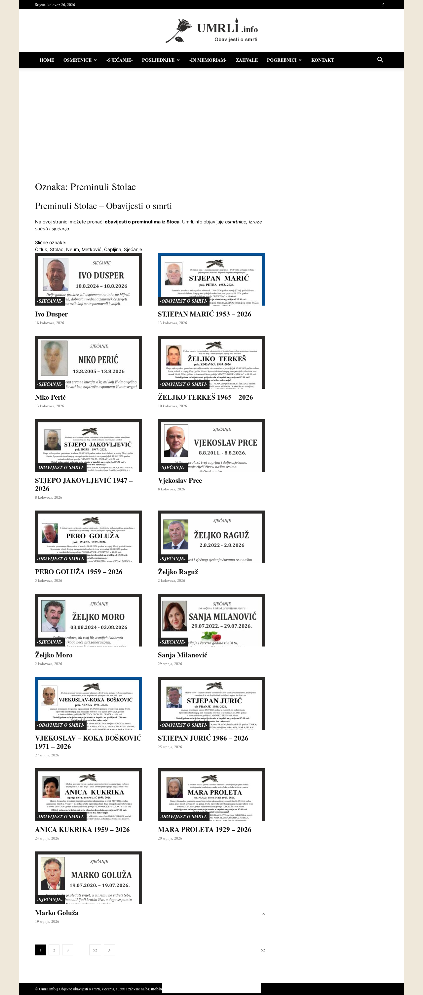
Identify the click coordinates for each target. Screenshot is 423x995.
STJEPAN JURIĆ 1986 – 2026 (203, 738)
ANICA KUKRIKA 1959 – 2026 (82, 829)
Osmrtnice (77, 59)
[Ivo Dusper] (88, 279)
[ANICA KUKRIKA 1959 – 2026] (88, 794)
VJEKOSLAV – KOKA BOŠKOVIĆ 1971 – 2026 (88, 742)
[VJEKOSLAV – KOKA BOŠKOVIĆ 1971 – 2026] (88, 703)
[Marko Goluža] (88, 877)
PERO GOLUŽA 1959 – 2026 (79, 572)
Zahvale (247, 59)
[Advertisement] (211, 122)
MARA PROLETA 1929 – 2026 (204, 829)
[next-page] (109, 950)
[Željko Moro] (88, 620)
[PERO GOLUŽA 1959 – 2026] (88, 537)
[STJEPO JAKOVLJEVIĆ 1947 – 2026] (88, 445)
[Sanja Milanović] (211, 620)
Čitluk (41, 249)
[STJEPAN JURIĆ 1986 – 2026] (211, 703)
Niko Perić (50, 397)
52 (95, 949)
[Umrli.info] (211, 31)
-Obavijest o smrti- (184, 301)
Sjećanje (133, 249)
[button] (380, 60)
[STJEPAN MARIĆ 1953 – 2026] (211, 279)
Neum (72, 249)
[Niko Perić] (88, 362)
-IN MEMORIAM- (208, 59)
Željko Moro (54, 655)
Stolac (56, 249)
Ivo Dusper (51, 314)
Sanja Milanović (182, 655)
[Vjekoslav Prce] (211, 445)
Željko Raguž (178, 572)
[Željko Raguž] (211, 537)
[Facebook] (383, 4)
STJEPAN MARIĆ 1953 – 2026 (204, 314)
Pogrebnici (281, 59)
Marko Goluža (57, 912)
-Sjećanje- (119, 59)
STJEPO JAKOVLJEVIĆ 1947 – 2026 (84, 484)
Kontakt (322, 59)
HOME (47, 59)
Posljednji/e (158, 59)
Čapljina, (113, 249)
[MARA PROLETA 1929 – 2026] (211, 794)
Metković (91, 249)
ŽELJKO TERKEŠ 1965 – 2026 (205, 397)
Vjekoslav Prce (180, 480)
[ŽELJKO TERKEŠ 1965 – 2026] (211, 362)
